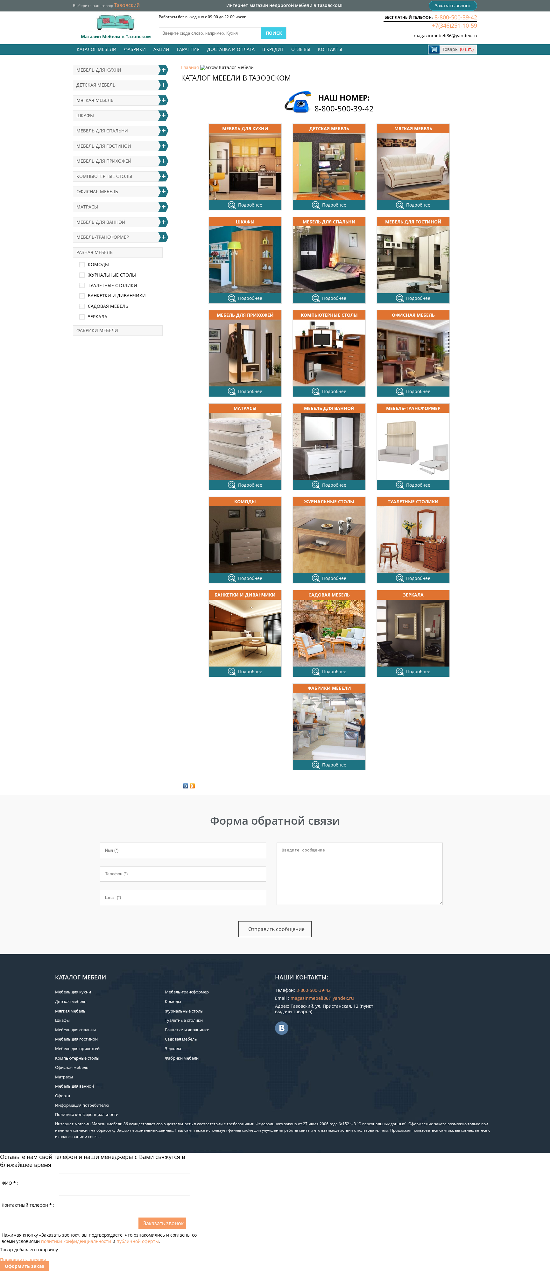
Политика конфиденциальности (86, 1114)
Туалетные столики (413, 501)
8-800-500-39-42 (455, 17)
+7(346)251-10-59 (454, 25)
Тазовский (127, 5)
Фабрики (135, 49)
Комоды (245, 501)
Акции (161, 49)
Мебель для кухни (245, 128)
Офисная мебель (413, 315)
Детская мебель (329, 128)
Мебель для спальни (329, 222)
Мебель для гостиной (413, 222)
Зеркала (413, 595)
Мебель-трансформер (413, 408)
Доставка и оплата (231, 49)
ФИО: (10, 1183)
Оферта (62, 1095)
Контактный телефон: (28, 1205)
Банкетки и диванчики (245, 595)
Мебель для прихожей (245, 315)
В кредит (273, 49)
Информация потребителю (82, 1105)
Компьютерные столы (329, 315)
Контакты (330, 49)
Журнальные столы (329, 501)
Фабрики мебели (329, 688)
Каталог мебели (96, 49)
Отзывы (300, 49)
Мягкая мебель (413, 128)
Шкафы (245, 222)
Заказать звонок (453, 6)
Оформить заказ (24, 1266)
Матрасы (245, 408)
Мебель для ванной (329, 408)
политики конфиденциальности (76, 1241)
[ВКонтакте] (185, 786)
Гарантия (188, 49)
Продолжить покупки (23, 1260)
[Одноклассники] (192, 786)
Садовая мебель (329, 595)
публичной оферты (137, 1241)
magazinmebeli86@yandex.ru (445, 35)
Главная (190, 67)
